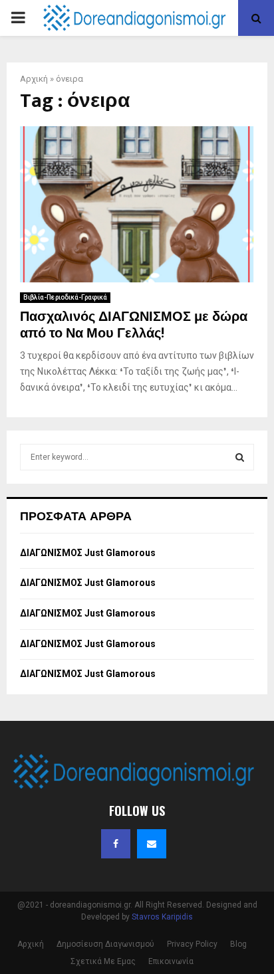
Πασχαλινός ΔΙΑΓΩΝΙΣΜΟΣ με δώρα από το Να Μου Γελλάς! (133, 325)
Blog (238, 944)
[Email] (151, 843)
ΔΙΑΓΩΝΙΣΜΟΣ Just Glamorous (88, 552)
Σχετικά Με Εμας (103, 961)
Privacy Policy (192, 944)
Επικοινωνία (171, 961)
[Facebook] (115, 843)
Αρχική (34, 79)
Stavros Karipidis (162, 917)
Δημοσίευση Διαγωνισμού (105, 944)
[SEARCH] (239, 457)
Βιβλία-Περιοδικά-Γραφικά (65, 297)
